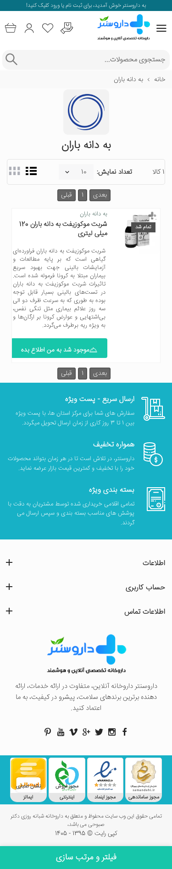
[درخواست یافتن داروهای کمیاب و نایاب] (66, 28)
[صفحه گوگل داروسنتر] (86, 732)
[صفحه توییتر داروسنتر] (99, 732)
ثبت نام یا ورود (65, 5)
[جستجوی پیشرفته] (11, 60)
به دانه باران (93, 214)
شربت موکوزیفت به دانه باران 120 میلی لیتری (63, 229)
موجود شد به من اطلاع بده (55, 350)
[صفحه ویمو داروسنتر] (73, 732)
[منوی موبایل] (161, 28)
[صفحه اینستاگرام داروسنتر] (111, 732)
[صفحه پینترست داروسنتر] (47, 732)
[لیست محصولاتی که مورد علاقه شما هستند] (48, 28)
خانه (159, 80)
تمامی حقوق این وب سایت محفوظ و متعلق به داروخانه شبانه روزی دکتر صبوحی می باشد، (86, 821)
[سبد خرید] (10, 28)
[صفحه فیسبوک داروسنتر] (124, 732)
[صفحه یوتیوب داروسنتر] (60, 732)
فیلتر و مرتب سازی (86, 857)
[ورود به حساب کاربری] (29, 28)
